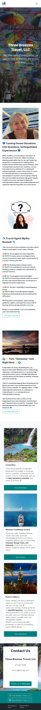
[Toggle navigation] (36, 4)
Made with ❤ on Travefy (24, 706)
